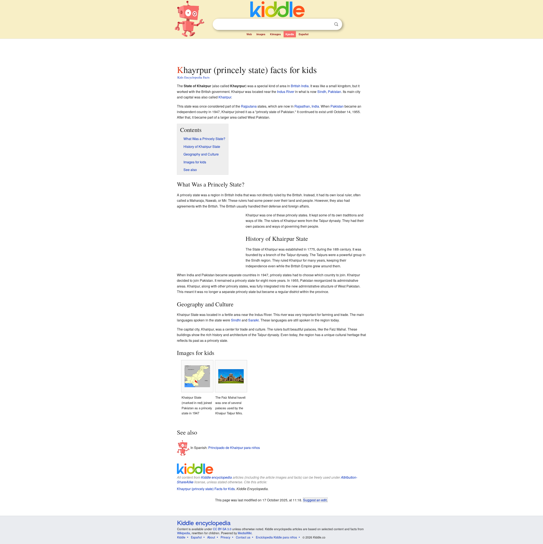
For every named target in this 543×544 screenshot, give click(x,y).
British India (300, 85)
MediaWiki (245, 533)
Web (249, 34)
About (211, 537)
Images (260, 34)
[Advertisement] (271, 50)
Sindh (321, 91)
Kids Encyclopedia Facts (193, 77)
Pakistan (334, 91)
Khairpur (224, 97)
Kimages (275, 34)
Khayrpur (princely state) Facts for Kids (206, 488)
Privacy (225, 537)
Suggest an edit (315, 500)
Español (303, 34)
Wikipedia (183, 533)
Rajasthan (302, 106)
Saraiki (253, 320)
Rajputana (249, 106)
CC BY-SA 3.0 (222, 529)
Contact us (243, 537)
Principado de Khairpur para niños (234, 447)
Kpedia (289, 34)
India (315, 106)
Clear (327, 24)
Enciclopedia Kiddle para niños (276, 537)
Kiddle (181, 537)
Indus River (285, 91)
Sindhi (236, 320)
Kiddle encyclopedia (216, 477)
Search (336, 24)
